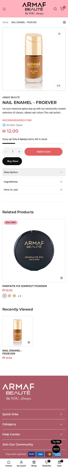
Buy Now (12, 161)
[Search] (55, 8)
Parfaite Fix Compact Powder (24, 286)
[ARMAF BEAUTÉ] (34, 9)
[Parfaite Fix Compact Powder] (34, 250)
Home (5, 22)
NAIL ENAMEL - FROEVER (12, 352)
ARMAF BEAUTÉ (11, 97)
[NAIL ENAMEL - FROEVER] (18, 331)
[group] (34, 59)
